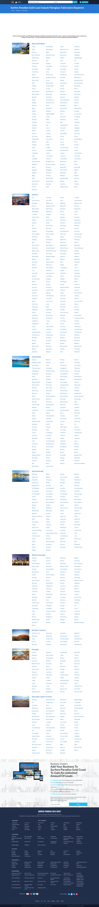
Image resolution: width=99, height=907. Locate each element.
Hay (47, 125)
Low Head (48, 672)
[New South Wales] (20, 48)
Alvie (61, 351)
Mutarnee (34, 393)
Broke (75, 164)
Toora (75, 214)
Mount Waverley (50, 248)
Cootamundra (78, 739)
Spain (65, 824)
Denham (76, 602)
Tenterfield (63, 69)
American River (78, 547)
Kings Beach (40, 865)
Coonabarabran (64, 150)
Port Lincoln (49, 491)
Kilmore (34, 281)
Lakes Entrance (50, 273)
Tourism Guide (67, 878)
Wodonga (34, 203)
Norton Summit (50, 499)
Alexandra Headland (79, 463)
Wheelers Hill (77, 203)
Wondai (62, 359)
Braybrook (77, 337)
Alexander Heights (79, 622)
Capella (62, 438)
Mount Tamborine (50, 396)
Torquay (62, 214)
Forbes (76, 136)
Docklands (34, 315)
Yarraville (48, 197)
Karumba (62, 416)
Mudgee (34, 102)
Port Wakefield (50, 488)
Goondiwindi (49, 421)
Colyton (48, 153)
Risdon (48, 666)
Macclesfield (49, 267)
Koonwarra (77, 276)
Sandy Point (77, 223)
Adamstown (49, 753)
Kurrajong (77, 116)
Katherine (77, 636)
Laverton (76, 270)
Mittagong (63, 105)
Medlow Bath (77, 108)
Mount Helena (36, 580)
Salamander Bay (78, 80)
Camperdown (49, 335)
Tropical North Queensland (54, 842)
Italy (39, 824)
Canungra (76, 438)
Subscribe (27, 827)
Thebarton (49, 480)
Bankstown (35, 184)
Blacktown (49, 172)
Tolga (47, 365)
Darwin (34, 641)
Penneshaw (49, 496)
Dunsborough (35, 602)
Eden (47, 142)
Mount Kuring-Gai (79, 716)
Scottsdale (63, 661)
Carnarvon (77, 611)
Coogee (62, 608)
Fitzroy (34, 301)
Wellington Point (36, 362)
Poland (52, 827)
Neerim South (35, 245)
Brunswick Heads (50, 164)
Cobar (33, 156)
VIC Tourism (40, 884)
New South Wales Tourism (28, 885)
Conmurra (34, 533)
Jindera (76, 119)
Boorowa (48, 167)
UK (41, 901)
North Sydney (35, 91)
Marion (62, 510)
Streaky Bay (35, 482)
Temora (76, 69)
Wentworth (63, 55)
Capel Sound (63, 332)
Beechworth (35, 346)
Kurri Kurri (63, 116)
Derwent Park (64, 683)
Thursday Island (36, 368)
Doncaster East (64, 312)
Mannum (76, 510)
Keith (33, 519)
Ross (61, 663)
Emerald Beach (78, 139)
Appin (47, 186)
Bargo (76, 181)
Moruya (76, 102)
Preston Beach (50, 569)
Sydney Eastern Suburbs (56, 862)
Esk (75, 424)
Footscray (62, 298)
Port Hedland (63, 569)
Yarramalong (49, 46)
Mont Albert (35, 256)
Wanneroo (63, 558)
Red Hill (34, 228)
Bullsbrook (77, 614)
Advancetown (49, 466)
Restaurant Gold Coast (16, 873)
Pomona (76, 382)
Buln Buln (34, 337)
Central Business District (81, 862)
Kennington (63, 281)
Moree (48, 105)
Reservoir (76, 225)
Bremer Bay (63, 617)
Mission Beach (64, 402)
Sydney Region (79, 836)
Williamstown (49, 203)
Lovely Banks (63, 267)
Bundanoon (63, 161)
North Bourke (49, 91)
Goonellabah (63, 133)
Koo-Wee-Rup (36, 279)
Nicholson (77, 239)
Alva (33, 463)
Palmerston (49, 633)
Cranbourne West (79, 318)
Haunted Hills (49, 290)
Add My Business (15, 824)
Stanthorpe (77, 371)
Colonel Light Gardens (52, 533)
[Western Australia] (20, 560)
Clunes (33, 326)
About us (26, 824)
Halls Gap (48, 293)
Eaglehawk (35, 309)
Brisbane (76, 446)
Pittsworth (49, 385)
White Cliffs (63, 52)
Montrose (77, 253)
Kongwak (48, 279)
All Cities (13, 851)
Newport (62, 91)
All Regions (14, 836)
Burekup (48, 614)
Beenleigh (63, 455)
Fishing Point (35, 139)
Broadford (49, 337)
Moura (33, 396)
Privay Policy (27, 829)
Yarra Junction (35, 200)
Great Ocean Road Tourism (54, 882)
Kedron (34, 416)
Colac (47, 323)
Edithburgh (63, 527)
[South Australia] (20, 476)
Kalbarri (76, 588)
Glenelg (62, 524)
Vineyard (34, 60)
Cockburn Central (50, 611)
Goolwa (34, 524)
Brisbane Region (15, 841)
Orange (48, 88)
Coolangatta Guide (42, 887)
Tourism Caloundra (42, 881)
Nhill (33, 242)
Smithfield (77, 482)
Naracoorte (35, 502)
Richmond (62, 666)
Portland (34, 231)
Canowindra (77, 158)
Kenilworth (77, 413)
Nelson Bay (49, 94)
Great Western (78, 293)
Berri (75, 541)
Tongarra (48, 63)
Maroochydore (50, 404)
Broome (34, 617)
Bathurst (76, 178)
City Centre (78, 865)
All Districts (14, 862)
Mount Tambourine (16, 856)
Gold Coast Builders (16, 878)
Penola (33, 496)
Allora (47, 463)
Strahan (62, 658)
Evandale (48, 680)
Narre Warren (49, 245)
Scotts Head (35, 80)
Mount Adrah (63, 102)
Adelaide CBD (15, 863)
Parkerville (77, 572)
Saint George (63, 376)
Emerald (48, 427)
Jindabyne (34, 122)
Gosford (34, 133)
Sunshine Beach (64, 371)
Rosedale (48, 485)
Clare (75, 533)
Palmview (34, 387)
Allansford (77, 351)
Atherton (34, 460)
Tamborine (77, 368)
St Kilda (13, 865)
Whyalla (62, 474)
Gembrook (63, 295)
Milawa (48, 259)
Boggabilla (49, 170)
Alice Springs (63, 644)
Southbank (66, 862)
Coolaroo (76, 321)
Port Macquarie (78, 83)
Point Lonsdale (50, 234)
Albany (33, 625)
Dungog (34, 144)
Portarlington (49, 231)
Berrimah (76, 641)
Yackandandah (78, 200)
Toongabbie (77, 702)
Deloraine (34, 686)
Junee (33, 725)
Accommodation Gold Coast (29, 888)
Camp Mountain (50, 441)
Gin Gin (48, 424)
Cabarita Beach (36, 161)
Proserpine (49, 382)
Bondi (77, 863)
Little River (49, 270)
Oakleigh (34, 239)
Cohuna (62, 323)
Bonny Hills (77, 167)
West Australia (28, 838)
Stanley (76, 658)
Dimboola (62, 315)
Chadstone (49, 329)
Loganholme (35, 410)
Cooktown (63, 432)
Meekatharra (49, 583)
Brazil (65, 826)
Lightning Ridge (50, 114)
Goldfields (27, 845)
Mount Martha (64, 248)
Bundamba (63, 444)
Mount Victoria (50, 102)
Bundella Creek (50, 161)
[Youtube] (77, 894)
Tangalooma (63, 368)
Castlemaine (63, 329)
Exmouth (34, 600)
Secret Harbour (78, 563)
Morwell (76, 251)
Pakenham (34, 237)
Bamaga (62, 458)
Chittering (63, 611)
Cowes (48, 321)
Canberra (48, 641)
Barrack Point (49, 181)
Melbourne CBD (28, 862)
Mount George (36, 719)
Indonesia (53, 829)
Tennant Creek (36, 633)
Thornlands (49, 368)
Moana (62, 505)
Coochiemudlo (78, 432)
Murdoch (62, 577)
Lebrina (76, 672)
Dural (75, 142)
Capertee (48, 158)
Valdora (62, 362)
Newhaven (63, 242)
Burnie (33, 689)
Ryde (33, 83)
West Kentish (49, 655)
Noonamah (63, 633)
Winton (76, 359)
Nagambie (77, 245)
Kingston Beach (64, 675)
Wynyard (48, 652)
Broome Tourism (67, 879)
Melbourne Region (67, 836)
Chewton (62, 326)
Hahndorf (62, 522)
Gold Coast (77, 421)
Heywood (48, 287)
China (58, 901)
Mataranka (49, 636)
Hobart (48, 677)
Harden (76, 125)
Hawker (48, 522)
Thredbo (76, 63)
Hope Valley (35, 522)
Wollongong (49, 49)
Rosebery (34, 666)
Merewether (63, 108)
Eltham (76, 304)
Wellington (77, 55)
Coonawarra (49, 530)
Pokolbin (34, 86)
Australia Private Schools (56, 874)
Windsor (34, 52)
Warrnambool (35, 208)
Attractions (40, 878)
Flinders (76, 298)
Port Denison (77, 569)
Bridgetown (49, 617)
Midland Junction (78, 580)
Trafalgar (48, 214)
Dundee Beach (78, 639)
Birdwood (62, 541)
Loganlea (76, 407)
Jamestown (63, 519)
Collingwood (35, 323)
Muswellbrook (50, 100)
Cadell (33, 538)
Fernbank (62, 301)
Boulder (76, 617)
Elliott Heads (63, 427)
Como (75, 608)
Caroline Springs (36, 332)
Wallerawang (35, 58)
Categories (18, 10)
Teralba (48, 69)
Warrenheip (49, 208)
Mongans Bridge (50, 256)
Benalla (62, 343)
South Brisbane (64, 373)
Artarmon (62, 184)
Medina (62, 583)
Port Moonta (35, 491)
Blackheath (63, 172)
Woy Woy (76, 46)
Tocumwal (63, 63)
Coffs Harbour (78, 153)
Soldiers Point (35, 77)
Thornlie (48, 560)
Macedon (34, 267)
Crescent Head (64, 147)
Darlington (49, 605)
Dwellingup (77, 600)
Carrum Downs (78, 329)
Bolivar (34, 541)
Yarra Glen (49, 200)
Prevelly (34, 569)
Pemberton (63, 572)
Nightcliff (76, 633)
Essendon (62, 304)
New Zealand (79, 822)
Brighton (62, 337)
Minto (76, 105)
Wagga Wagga (78, 58)
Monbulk (62, 256)
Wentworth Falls (50, 55)
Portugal (65, 827)
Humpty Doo (49, 639)
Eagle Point (49, 309)
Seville (47, 223)
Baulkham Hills (64, 178)
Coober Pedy (77, 530)
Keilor (75, 281)
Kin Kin (34, 413)
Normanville (63, 499)
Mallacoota (49, 265)
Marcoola (62, 404)
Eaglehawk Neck (64, 680)
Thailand (65, 829)
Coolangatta (49, 432)
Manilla (34, 111)
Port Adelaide (63, 494)
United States (66, 822)
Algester (62, 463)
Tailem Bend (77, 480)
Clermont (62, 435)
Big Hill (34, 343)
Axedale (62, 349)
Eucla (47, 600)
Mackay (48, 407)
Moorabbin (63, 253)
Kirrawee (34, 119)
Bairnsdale (49, 349)
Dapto (33, 147)
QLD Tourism (53, 884)
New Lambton (35, 94)
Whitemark (77, 652)
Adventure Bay (78, 691)
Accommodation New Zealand (55, 878)
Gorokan (48, 133)
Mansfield (77, 262)
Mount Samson (64, 396)
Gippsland (66, 843)
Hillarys (34, 594)
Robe (61, 485)
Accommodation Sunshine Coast (79, 885)
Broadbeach (63, 446)
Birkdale (48, 452)
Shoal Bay (62, 77)
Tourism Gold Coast (16, 884)
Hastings (62, 290)
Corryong (62, 321)
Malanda (34, 407)
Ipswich (76, 416)
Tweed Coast (79, 843)
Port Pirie (62, 488)
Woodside (34, 474)
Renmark (76, 485)
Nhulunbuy (35, 636)
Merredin (34, 583)
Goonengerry (35, 733)
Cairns (76, 441)
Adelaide (48, 550)
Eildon (47, 307)
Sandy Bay (77, 661)
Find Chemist (53, 873)
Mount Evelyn (35, 251)
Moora (48, 580)
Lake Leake (49, 675)
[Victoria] (20, 199)
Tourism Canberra (67, 884)
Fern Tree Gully (78, 301)
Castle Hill (77, 156)
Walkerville (49, 211)
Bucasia (34, 446)
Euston (62, 139)
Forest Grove (77, 597)
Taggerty (62, 217)
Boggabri (34, 170)
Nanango (76, 390)
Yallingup (34, 558)
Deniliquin (77, 736)
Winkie (48, 474)
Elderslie (34, 142)
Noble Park (63, 239)
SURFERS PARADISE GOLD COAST (49, 811)
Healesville (35, 290)
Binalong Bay (49, 691)
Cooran (34, 432)
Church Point (49, 741)
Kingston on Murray (37, 516)
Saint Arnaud (49, 225)
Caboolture (35, 444)
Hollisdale (76, 122)
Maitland (48, 111)
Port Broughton (36, 494)
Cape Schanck (78, 332)
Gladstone (34, 424)
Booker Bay (63, 167)
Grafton (62, 130)
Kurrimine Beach (64, 410)
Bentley (48, 619)
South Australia (54, 838)
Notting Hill (49, 239)
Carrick (62, 686)
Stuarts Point (49, 74)
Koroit (62, 276)
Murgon (48, 393)
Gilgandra (48, 136)
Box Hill (34, 340)
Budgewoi (34, 164)
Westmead (77, 52)
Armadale (62, 622)
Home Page (14, 822)
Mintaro (76, 505)
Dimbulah (34, 430)
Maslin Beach (35, 510)
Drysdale (76, 309)
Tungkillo (76, 477)
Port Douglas (63, 382)
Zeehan (34, 652)
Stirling (48, 482)
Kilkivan (48, 413)
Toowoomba (35, 365)
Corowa (34, 150)
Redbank (62, 379)
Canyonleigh (63, 158)
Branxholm (77, 689)
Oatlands (76, 669)
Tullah (61, 655)
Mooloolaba (77, 399)
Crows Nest (77, 430)
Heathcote (77, 287)
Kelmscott (48, 588)
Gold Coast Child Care (68, 874)
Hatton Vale (77, 418)
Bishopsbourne (36, 691)
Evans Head (49, 139)
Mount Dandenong (51, 251)
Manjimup (77, 583)
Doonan (76, 427)
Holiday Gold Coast (16, 874)
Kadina (48, 519)
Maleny (76, 404)
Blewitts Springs (50, 541)
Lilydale (62, 270)
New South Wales (28, 836)
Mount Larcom (36, 399)
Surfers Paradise (50, 371)
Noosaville (49, 390)
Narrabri (34, 97)
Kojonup (76, 586)
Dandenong (49, 318)
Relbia (76, 666)
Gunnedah (63, 128)
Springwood (63, 74)
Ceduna (48, 536)
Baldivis (76, 619)
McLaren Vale (63, 508)
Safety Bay (49, 566)
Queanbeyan (63, 83)
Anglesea (48, 351)
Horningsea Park (50, 727)
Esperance (63, 600)
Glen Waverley (50, 295)
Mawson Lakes (78, 508)
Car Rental (78, 873)
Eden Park (63, 307)
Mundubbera (63, 393)
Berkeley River (36, 619)
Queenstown (35, 669)
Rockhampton (78, 376)
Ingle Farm (77, 519)
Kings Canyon (63, 636)
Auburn (34, 547)
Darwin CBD (40, 863)
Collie (33, 611)
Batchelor (34, 644)
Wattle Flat (35, 477)
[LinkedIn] (69, 894)
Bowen (48, 449)
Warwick (48, 362)
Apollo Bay (34, 351)
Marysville (34, 262)
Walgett (48, 58)
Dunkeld (62, 309)
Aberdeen (34, 189)
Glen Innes (35, 136)
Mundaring (77, 577)
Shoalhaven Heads (51, 77)
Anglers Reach (64, 186)
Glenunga (48, 524)
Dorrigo (62, 144)
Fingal (33, 680)
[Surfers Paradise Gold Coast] (18, 2)
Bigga (33, 175)
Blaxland (34, 172)
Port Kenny (63, 491)
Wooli (33, 49)
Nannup (48, 577)
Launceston (35, 675)
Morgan (34, 505)
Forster (62, 136)
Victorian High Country (68, 841)
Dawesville (35, 605)
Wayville (76, 474)
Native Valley (77, 499)
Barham (62, 181)
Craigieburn (35, 321)
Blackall (34, 452)
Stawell (34, 220)
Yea (33, 197)
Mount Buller (63, 251)
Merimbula (49, 108)
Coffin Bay (63, 533)
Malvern (34, 265)
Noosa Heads (63, 390)
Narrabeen (49, 97)
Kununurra (63, 586)
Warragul (62, 208)
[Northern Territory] (20, 635)
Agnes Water (35, 466)
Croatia (39, 826)
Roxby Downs (35, 485)
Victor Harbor (63, 477)
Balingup (62, 619)
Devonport (49, 683)
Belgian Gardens (36, 455)
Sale (33, 225)
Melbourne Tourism (29, 881)
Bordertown (77, 538)
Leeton (48, 116)
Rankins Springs (78, 708)
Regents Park (49, 83)
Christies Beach (36, 536)
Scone (47, 80)
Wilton (48, 52)
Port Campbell (35, 234)
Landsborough (50, 410)
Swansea (34, 658)
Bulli (75, 161)
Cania (33, 441)
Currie (47, 686)
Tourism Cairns (79, 881)
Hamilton (34, 128)
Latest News (15, 827)
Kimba (76, 516)
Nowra (76, 88)
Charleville (34, 438)
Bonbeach (48, 340)
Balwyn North (78, 346)
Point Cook (63, 234)
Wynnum (48, 359)
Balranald (48, 184)
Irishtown (62, 591)
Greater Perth (28, 841)
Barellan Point (78, 455)
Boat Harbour (63, 170)
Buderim (76, 444)
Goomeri (62, 421)
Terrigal (76, 66)
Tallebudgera (35, 371)
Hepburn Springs (64, 287)
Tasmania (78, 839)
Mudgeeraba (77, 393)
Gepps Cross (35, 527)
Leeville (34, 116)
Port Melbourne (64, 231)
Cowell (76, 527)
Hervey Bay (63, 418)
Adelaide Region (15, 845)
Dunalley (76, 680)
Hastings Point (64, 125)
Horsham (34, 287)
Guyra (47, 128)
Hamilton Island (36, 421)
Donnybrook (49, 602)
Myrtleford (35, 248)
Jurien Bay (34, 591)
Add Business (85, 2)
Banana (48, 458)
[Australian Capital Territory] (20, 701)
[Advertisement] (49, 23)
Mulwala (76, 100)
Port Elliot (77, 491)
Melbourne (77, 259)
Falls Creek (35, 304)
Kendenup (34, 588)
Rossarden (49, 663)
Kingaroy (76, 410)
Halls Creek (63, 594)
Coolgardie (49, 608)
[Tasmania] (20, 654)
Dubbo (48, 144)
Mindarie (62, 580)
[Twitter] (72, 894)
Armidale (76, 184)
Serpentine (63, 563)
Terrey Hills (35, 69)
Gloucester (77, 133)
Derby (76, 683)
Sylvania (76, 72)
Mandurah (34, 586)
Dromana (48, 312)
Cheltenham (77, 326)
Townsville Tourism (16, 881)
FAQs (13, 829)
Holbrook (34, 125)
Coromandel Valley (37, 530)
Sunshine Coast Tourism (69, 883)
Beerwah (48, 455)
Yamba (62, 46)
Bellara (76, 452)
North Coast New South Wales (17, 839)
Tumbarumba (35, 63)
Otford (34, 88)
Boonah (76, 449)
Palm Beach (77, 86)
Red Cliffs (48, 228)
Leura (61, 114)
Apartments (25, 10)
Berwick (48, 343)
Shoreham (62, 220)
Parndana (62, 496)
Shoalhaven (78, 841)
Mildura (34, 259)
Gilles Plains (77, 524)
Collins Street (27, 865)
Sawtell (62, 80)
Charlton (34, 329)
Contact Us (27, 822)
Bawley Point (49, 178)
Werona (34, 206)
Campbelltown (64, 536)
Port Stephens (41, 841)
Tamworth (63, 72)
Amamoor (76, 460)
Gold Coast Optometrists (43, 873)
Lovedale (76, 111)
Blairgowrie (63, 340)
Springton (62, 482)
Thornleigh (49, 66)
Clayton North (50, 326)
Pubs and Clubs (28, 873)
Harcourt (76, 290)
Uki (75, 60)
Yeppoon (34, 359)
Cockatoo (76, 323)
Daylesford (35, 318)
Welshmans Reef (50, 206)
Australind (34, 622)
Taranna (76, 655)
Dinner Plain (49, 315)
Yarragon (76, 197)
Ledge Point (49, 586)
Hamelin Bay (49, 594)
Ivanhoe (48, 284)
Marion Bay (49, 510)
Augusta (48, 622)
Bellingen (62, 175)
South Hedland (36, 563)
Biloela (62, 452)
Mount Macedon (78, 248)
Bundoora (77, 335)
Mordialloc (35, 253)
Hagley (62, 677)
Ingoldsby (48, 418)
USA (45, 901)
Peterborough (78, 234)
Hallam (62, 293)
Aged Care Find (67, 873)
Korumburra (49, 276)
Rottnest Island (64, 566)
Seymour (34, 223)
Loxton (62, 513)
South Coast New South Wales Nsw (69, 839)
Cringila (48, 147)
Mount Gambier (64, 502)
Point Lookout (35, 385)
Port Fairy (77, 231)
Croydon (62, 318)
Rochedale (35, 379)
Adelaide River (78, 644)
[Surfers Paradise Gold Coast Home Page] (80, 2)
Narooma (62, 97)
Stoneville (76, 560)
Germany (78, 824)
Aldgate (34, 550)
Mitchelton (49, 402)
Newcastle (77, 91)
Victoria (39, 836)
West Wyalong (36, 55)
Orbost (48, 237)
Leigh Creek (77, 513)
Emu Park (34, 427)
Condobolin (35, 153)
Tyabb (76, 211)
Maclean (62, 111)
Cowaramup (35, 608)
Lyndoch (48, 513)
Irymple (62, 284)
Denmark (62, 602)
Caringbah (34, 158)
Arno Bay (48, 547)
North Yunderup (50, 574)
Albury (76, 186)
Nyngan (62, 88)
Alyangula (48, 644)
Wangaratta (77, 208)
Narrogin (34, 577)
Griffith (34, 130)
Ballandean (77, 458)
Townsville (77, 362)
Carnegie (48, 332)
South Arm (34, 661)
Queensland (53, 836)
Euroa (47, 304)
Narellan (76, 97)
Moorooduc (49, 253)
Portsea (76, 228)
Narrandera (77, 94)
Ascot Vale (77, 349)
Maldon (62, 265)
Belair (33, 544)
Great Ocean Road (41, 845)
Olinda (62, 237)
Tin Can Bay (77, 365)
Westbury (34, 655)
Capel (33, 614)
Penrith (62, 86)
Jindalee (48, 591)
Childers (76, 435)
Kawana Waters (50, 416)
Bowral (34, 167)
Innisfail (34, 418)
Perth (47, 572)
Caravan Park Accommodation (79, 875)
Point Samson (35, 572)
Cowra (76, 147)
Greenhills (34, 597)
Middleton (49, 508)
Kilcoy (61, 413)
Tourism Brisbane (67, 881)
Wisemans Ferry (64, 49)
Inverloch (76, 284)
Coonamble (49, 150)
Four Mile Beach (54, 867)
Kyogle (76, 722)
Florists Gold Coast (42, 874)
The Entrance (63, 66)
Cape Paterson (36, 335)
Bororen (62, 449)
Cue (75, 605)
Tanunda (62, 480)
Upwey (62, 211)
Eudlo (61, 424)
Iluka (61, 122)
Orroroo (76, 496)
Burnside (48, 538)
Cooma (76, 150)
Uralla (61, 60)
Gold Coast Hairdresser (29, 874)
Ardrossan (63, 547)
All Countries (41, 822)
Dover (33, 683)
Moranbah (63, 399)
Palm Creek (49, 387)
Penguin (62, 669)
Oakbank (34, 499)
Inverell (48, 122)
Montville (34, 402)
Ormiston (76, 387)
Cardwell (48, 438)
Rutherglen (63, 225)
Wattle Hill (63, 206)
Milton (33, 108)
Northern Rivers (41, 838)
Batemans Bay (35, 181)
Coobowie (63, 530)
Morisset (34, 105)
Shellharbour (77, 77)
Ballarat (34, 349)
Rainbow (62, 228)
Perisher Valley (50, 86)
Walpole (76, 558)
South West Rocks (79, 74)
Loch (33, 270)
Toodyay (34, 560)
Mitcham (76, 256)
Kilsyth (76, 279)
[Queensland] (20, 361)
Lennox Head (77, 114)
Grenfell (48, 130)
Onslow (34, 574)
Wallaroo (48, 477)
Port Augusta (49, 494)
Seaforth (76, 373)
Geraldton (48, 597)
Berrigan (48, 175)
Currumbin (63, 430)
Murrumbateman (64, 100)
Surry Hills (66, 867)
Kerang (48, 281)
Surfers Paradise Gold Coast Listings (75, 905)
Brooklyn (62, 164)
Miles (75, 402)
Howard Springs (64, 639)
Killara (47, 119)
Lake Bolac (63, 273)
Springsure (49, 373)
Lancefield (34, 273)
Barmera (62, 544)
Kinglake (62, 279)
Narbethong (63, 245)
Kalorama (34, 284)
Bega (33, 178)
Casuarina (62, 156)
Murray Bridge (50, 502)
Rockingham (77, 566)
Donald (76, 312)
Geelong (76, 295)
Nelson (76, 242)
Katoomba (63, 119)
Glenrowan (35, 295)
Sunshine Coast (79, 838)
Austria (77, 827)
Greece (39, 827)
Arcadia (34, 186)
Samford (48, 376)
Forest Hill (48, 298)
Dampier (62, 605)
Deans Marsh (77, 315)
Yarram (62, 197)
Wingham (76, 49)
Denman (76, 144)
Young (33, 46)
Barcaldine (35, 458)
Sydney (34, 74)
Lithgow (34, 114)
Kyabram (34, 276)
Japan (39, 829)
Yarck (61, 200)
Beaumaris (49, 346)
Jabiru (33, 639)
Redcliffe (48, 379)
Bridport (48, 689)
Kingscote (63, 516)
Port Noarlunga (78, 488)
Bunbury (62, 614)
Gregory (76, 594)
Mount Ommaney (79, 396)
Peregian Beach (64, 385)
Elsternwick (35, 307)
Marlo (61, 262)
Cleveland (48, 435)
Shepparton (77, 220)
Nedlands (76, 574)
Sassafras (62, 223)
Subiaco (62, 560)
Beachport (49, 544)
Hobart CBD (66, 863)
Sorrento (48, 563)
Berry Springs (63, 641)
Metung (62, 259)
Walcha (62, 58)
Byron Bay (14, 854)
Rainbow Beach (36, 382)
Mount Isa (48, 399)
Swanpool (76, 217)
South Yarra (49, 220)
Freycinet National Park (81, 867)
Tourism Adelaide (80, 883)
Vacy (47, 60)
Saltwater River (36, 663)
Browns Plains (49, 446)
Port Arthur (49, 669)
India (77, 826)
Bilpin (75, 172)
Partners (14, 826)
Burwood (62, 335)
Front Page (27, 826)
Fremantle (63, 597)
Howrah (34, 677)
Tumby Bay (35, 480)
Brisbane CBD (53, 863)
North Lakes (35, 390)
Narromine (63, 94)
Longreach (63, 407)
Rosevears (77, 663)
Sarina (33, 376)
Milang (33, 508)
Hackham (76, 522)
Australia (53, 822)
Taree (47, 72)
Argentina (78, 829)
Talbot (47, 217)
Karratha (62, 588)
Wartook (76, 206)
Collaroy (62, 153)
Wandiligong (35, 211)
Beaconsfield (63, 346)
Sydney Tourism (79, 878)
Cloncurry (34, 435)
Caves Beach (49, 156)
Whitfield (62, 203)
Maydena (34, 672)
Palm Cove (63, 387)
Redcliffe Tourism (80, 879)
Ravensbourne (78, 379)
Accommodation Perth (16, 887)
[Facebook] (74, 894)
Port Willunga (35, 488)
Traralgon (34, 214)
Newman (62, 574)
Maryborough (49, 262)
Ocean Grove (77, 237)
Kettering (76, 675)
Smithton (48, 661)
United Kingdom (54, 826)
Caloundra (63, 441)
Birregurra (77, 340)
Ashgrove (48, 460)
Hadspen (76, 677)
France (52, 824)
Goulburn (76, 130)
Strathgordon (49, 658)
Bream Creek (63, 689)
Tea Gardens (35, 72)
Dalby (47, 430)
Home (13, 10)
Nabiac (34, 100)
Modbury (48, 505)
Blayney (76, 170)
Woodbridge (63, 652)
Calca (75, 536)
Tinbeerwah (63, 365)
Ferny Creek (49, 301)
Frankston (34, 298)
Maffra (76, 265)
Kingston (48, 516)
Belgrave (76, 343)
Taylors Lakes (35, 217)
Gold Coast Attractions (29, 878)
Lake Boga (77, 273)
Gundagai (76, 128)
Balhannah (77, 544)
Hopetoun (77, 591)
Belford (76, 175)
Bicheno (62, 691)
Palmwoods (77, 385)
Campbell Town (78, 686)
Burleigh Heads (50, 444)
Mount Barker (78, 502)
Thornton (34, 66)
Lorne (75, 267)
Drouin (34, 312)
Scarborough (35, 566)
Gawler (48, 527)
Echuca (62, 142)
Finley (47, 733)
